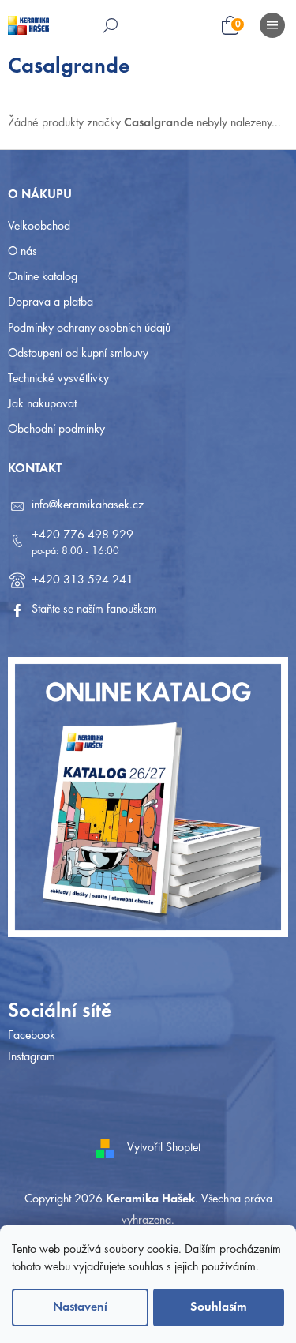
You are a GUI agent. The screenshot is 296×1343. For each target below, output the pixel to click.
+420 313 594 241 (82, 580)
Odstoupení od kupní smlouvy (78, 353)
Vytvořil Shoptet (163, 1148)
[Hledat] (110, 25)
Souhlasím (218, 1307)
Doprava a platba (50, 302)
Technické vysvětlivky (58, 379)
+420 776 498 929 (82, 535)
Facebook (31, 1036)
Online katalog (42, 277)
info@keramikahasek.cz (88, 505)
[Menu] (272, 25)
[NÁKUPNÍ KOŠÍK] (241, 26)
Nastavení (80, 1307)
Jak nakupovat (42, 404)
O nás (22, 252)
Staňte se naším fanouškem (94, 609)
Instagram (31, 1057)
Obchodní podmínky (56, 429)
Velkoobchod (39, 226)
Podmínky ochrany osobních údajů (89, 328)
